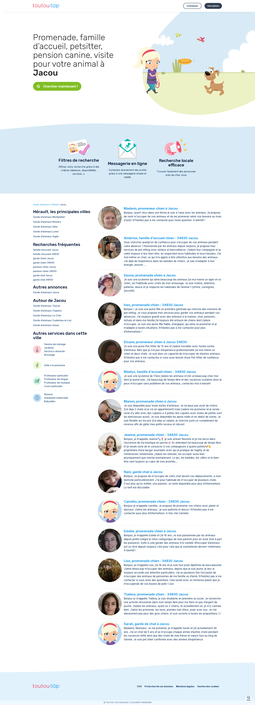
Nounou (48, 394)
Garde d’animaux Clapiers (47, 310)
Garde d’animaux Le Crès (47, 315)
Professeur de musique (57, 382)
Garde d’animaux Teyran (46, 305)
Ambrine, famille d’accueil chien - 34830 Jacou (161, 238)
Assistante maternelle (56, 397)
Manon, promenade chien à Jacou (150, 401)
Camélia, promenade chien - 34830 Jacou (156, 501)
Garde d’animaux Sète (45, 226)
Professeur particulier (56, 375)
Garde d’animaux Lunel (45, 231)
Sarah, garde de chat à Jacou (146, 624)
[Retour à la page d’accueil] (46, 6)
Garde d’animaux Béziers (47, 221)
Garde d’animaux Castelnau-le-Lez (52, 320)
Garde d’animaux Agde (46, 236)
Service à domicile (54, 351)
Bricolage (49, 354)
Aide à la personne (54, 365)
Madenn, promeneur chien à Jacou (151, 208)
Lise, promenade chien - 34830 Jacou (153, 561)
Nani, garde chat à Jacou (143, 472)
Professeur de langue (56, 379)
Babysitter (49, 401)
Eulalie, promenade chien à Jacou (150, 531)
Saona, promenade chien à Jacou (150, 275)
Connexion (192, 6)
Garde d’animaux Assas (46, 325)
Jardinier (49, 347)
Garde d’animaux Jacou (46, 292)
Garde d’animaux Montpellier (49, 216)
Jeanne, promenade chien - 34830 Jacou (156, 435)
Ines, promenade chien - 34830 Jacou (153, 305)
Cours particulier (53, 386)
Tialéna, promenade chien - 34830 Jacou (156, 594)
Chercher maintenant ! (60, 86)
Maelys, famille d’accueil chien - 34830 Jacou (160, 372)
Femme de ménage (55, 344)
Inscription (213, 6)
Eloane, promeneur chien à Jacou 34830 (155, 342)
